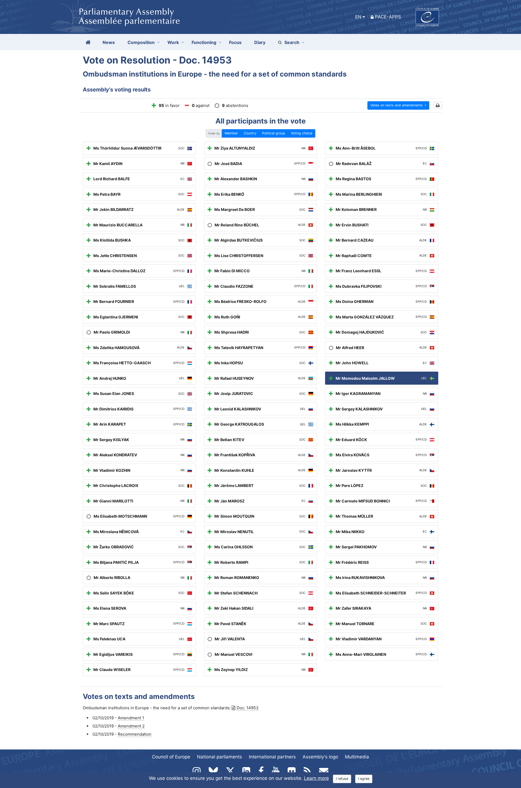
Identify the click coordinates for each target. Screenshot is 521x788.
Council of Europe (171, 756)
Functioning (204, 42)
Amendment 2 (131, 726)
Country (250, 133)
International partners (272, 756)
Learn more (316, 778)
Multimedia (357, 756)
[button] (437, 105)
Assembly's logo (320, 756)
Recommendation (134, 734)
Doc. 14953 (248, 707)
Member (231, 133)
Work (173, 42)
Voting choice (301, 133)
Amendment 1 (131, 717)
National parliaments (219, 756)
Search (291, 42)
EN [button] (358, 17)
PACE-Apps (388, 17)
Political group (273, 133)
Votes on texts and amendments (397, 105)
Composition (141, 42)
